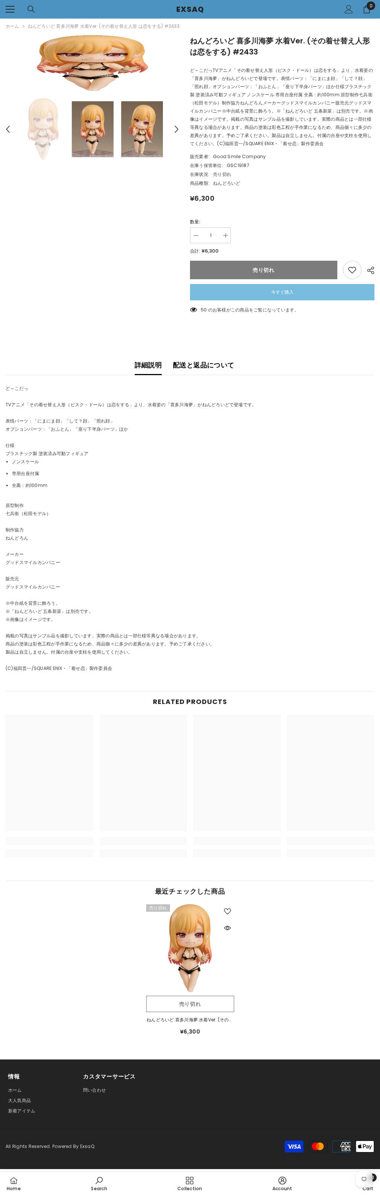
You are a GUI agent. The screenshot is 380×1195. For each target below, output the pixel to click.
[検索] (31, 9)
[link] (50, 841)
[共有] (367, 270)
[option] (92, 63)
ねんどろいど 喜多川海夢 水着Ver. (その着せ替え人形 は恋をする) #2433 (190, 1020)
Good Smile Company (239, 156)
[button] (7, 129)
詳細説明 (148, 365)
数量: (195, 221)
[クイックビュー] (227, 928)
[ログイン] (349, 9)
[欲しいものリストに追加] (352, 270)
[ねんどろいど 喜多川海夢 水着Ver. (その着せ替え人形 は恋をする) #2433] (190, 948)
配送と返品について (203, 365)
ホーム (12, 26)
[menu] (10, 9)
